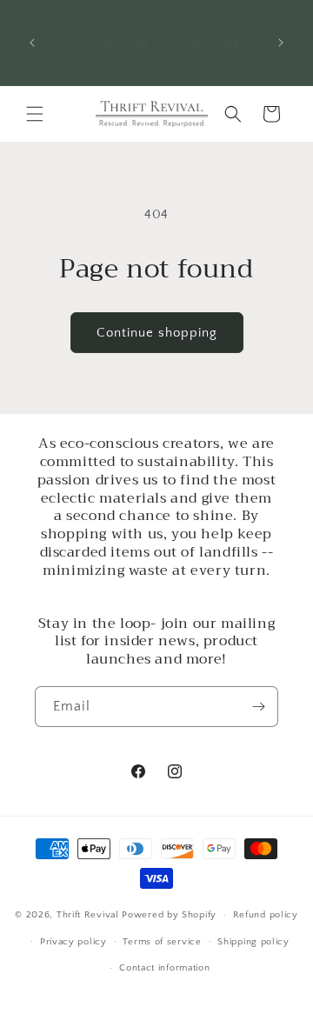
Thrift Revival (90, 915)
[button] (35, 114)
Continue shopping (157, 332)
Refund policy (265, 915)
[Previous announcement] (32, 42)
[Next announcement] (281, 42)
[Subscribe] (258, 706)
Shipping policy (253, 942)
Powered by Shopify (169, 915)
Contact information (164, 968)
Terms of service (162, 942)
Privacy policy (73, 942)
